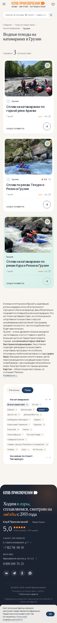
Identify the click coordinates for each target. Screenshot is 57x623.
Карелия (39, 424)
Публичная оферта (28, 594)
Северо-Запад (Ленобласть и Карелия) (27, 444)
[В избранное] (47, 65)
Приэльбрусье (15, 434)
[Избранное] (53, 4)
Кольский (13, 429)
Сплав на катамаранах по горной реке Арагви (25, 109)
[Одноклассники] (22, 573)
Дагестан (13, 414)
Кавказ (38, 419)
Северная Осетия (16, 439)
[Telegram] (14, 573)
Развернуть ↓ (10, 375)
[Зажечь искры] (50, 491)
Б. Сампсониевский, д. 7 (15, 542)
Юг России (39, 449)
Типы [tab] (27, 390)
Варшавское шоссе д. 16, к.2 (18, 558)
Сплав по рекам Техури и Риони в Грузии (25, 187)
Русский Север (35, 434)
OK (50, 614)
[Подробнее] (47, 126)
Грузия (15, 101)
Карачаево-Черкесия (18, 424)
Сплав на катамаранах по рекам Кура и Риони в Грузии (27, 263)
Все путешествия (17, 404)
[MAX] (30, 573)
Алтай (36, 404)
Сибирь (12, 449)
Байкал (12, 409)
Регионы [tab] (14, 390)
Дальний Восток (32, 414)
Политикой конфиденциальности (15, 618)
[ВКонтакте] (6, 573)
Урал (25, 449)
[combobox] (26, 15)
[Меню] (4, 4)
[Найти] (51, 15)
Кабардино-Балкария (18, 419)
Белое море (27, 409)
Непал (27, 429)
